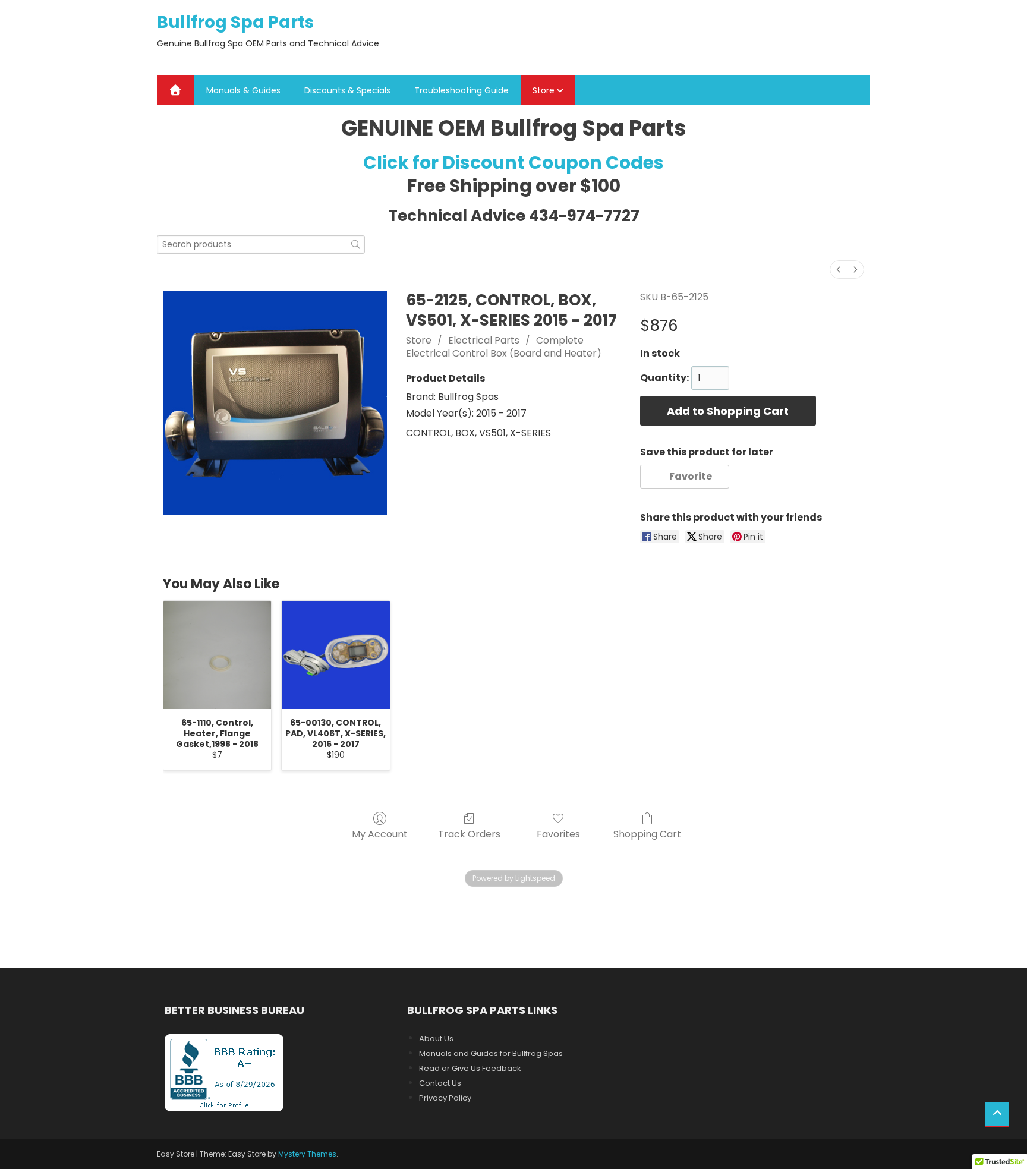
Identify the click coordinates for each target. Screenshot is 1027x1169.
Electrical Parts (483, 340)
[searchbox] (261, 244)
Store (544, 90)
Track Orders (469, 833)
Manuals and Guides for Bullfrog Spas (491, 1053)
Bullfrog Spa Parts (235, 22)
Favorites (558, 833)
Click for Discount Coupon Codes (513, 162)
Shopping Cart (647, 833)
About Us (436, 1038)
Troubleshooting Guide (461, 90)
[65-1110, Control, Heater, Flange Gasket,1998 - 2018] (217, 654)
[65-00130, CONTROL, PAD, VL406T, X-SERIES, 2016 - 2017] (335, 654)
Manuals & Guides (243, 90)
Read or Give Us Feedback (470, 1068)
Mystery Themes (307, 1154)
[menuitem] (838, 269)
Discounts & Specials (347, 90)
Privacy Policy (445, 1098)
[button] (685, 477)
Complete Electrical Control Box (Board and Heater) (503, 346)
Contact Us (440, 1083)
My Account (380, 833)
